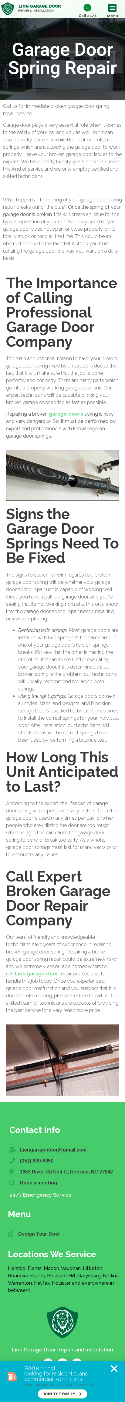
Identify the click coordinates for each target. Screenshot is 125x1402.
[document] (62, 701)
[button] (114, 1368)
